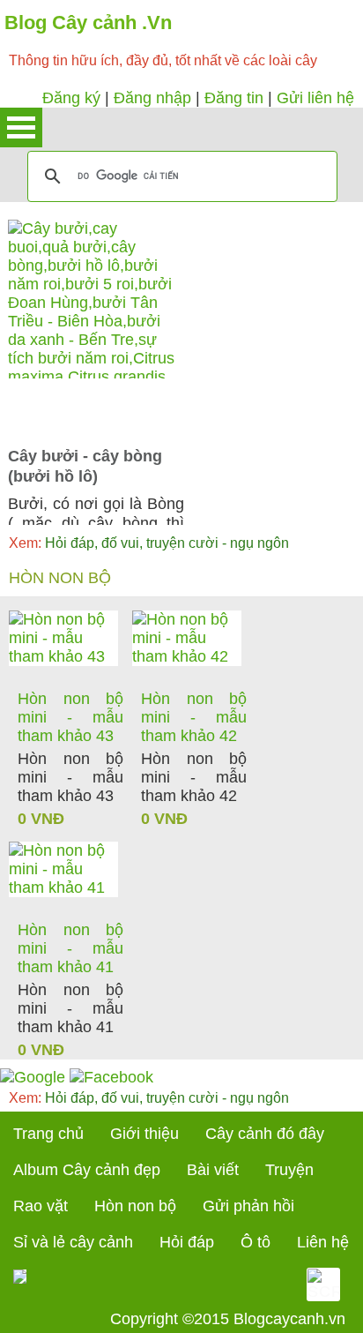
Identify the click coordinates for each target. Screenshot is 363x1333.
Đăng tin (233, 98)
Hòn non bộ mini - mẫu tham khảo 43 (70, 717)
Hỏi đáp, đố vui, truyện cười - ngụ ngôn (149, 542)
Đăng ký (71, 98)
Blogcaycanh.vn (289, 1319)
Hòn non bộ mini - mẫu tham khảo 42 (194, 717)
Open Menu (21, 127)
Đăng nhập (152, 98)
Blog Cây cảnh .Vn (88, 22)
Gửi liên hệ (315, 98)
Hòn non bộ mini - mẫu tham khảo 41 (70, 948)
